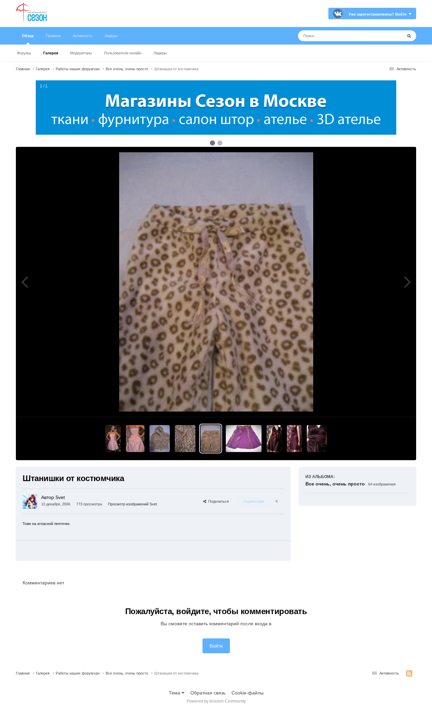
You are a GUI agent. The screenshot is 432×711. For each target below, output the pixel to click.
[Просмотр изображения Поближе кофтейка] (185, 438)
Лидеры (160, 53)
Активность (82, 36)
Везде (387, 35)
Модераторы (81, 53)
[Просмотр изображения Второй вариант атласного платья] (294, 438)
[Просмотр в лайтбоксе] (216, 282)
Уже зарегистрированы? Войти (379, 14)
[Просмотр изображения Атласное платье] (274, 438)
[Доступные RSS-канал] (409, 673)
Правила (53, 36)
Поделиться (217, 501)
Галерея (50, 53)
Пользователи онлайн (122, 53)
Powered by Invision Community (216, 701)
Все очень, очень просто (335, 483)
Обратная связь (207, 692)
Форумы (24, 53)
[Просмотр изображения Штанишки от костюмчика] (210, 438)
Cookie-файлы (248, 692)
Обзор (28, 36)
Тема (175, 692)
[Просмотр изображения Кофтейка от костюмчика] (160, 438)
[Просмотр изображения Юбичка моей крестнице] (244, 438)
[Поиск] (409, 35)
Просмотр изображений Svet (132, 504)
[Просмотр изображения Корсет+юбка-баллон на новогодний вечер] (113, 438)
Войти (216, 646)
